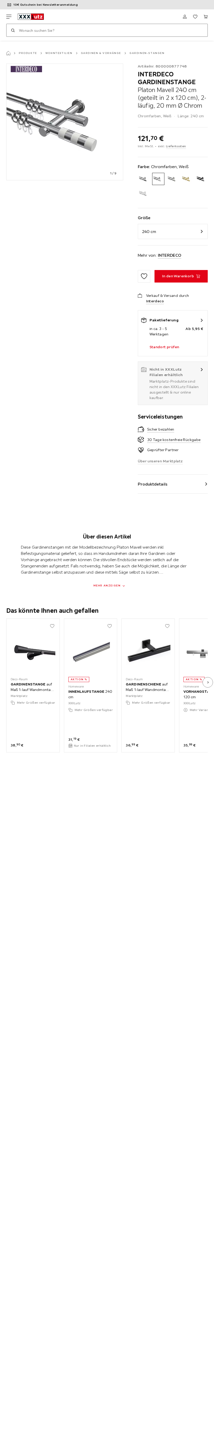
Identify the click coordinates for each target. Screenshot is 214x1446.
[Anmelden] (185, 16)
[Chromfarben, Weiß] (158, 179)
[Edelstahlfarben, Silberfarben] (173, 179)
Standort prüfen (164, 347)
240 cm (149, 231)
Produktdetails (153, 484)
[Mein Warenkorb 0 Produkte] (205, 16)
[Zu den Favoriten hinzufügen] (144, 276)
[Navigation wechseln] (9, 16)
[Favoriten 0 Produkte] (195, 16)
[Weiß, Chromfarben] (144, 193)
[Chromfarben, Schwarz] (144, 179)
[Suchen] (13, 30)
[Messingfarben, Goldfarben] (187, 179)
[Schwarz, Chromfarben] (201, 179)
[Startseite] (8, 53)
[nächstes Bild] (208, 682)
